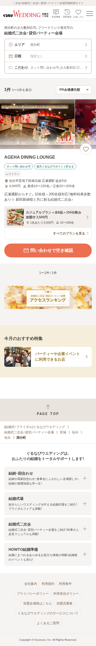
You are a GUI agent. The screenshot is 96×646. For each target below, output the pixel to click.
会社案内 (30, 584)
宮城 (63, 432)
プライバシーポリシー (33, 593)
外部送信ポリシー (66, 593)
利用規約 (48, 584)
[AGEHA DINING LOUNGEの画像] (48, 124)
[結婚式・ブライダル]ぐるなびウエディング (34, 427)
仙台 (75, 432)
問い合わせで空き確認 (51, 250)
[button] (48, 478)
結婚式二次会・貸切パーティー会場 (29, 432)
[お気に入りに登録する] (86, 149)
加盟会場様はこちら (37, 603)
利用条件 (65, 584)
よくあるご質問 (48, 623)
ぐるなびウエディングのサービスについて (48, 613)
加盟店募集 (65, 603)
